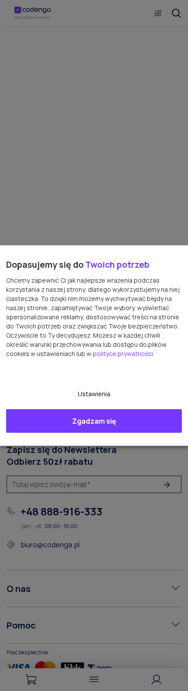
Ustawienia (94, 393)
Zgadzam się (94, 420)
